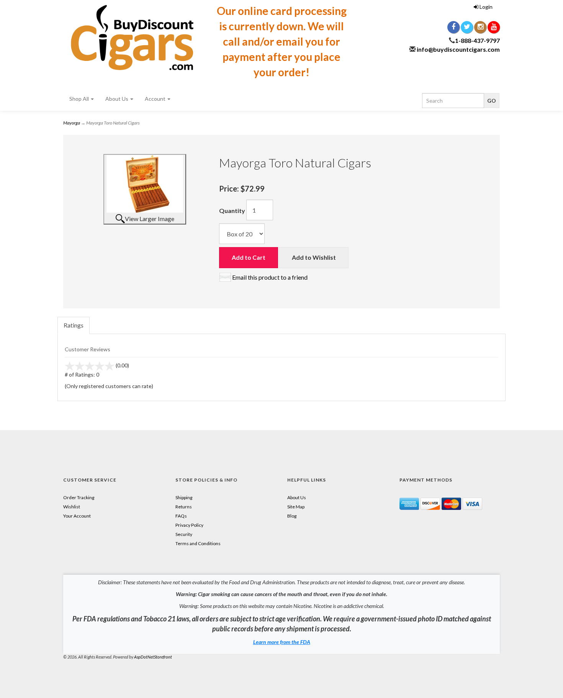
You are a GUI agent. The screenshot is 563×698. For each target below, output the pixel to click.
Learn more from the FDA (281, 642)
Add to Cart (248, 257)
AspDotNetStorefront (153, 656)
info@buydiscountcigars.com (458, 49)
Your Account (77, 516)
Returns (183, 507)
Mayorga (71, 123)
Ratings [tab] (73, 325)
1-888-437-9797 (477, 40)
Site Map (295, 507)
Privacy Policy (189, 525)
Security (183, 534)
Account (156, 98)
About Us (117, 98)
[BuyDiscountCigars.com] (132, 37)
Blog (291, 516)
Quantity (232, 210)
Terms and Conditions (198, 543)
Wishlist (71, 507)
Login (485, 6)
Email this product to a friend (270, 277)
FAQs (181, 516)
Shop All (79, 98)
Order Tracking (78, 497)
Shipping (183, 497)
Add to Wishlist (314, 257)
